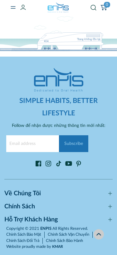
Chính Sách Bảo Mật (23, 235)
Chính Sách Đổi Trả (22, 241)
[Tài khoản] (23, 7)
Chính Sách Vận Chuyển (68, 235)
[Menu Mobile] (13, 7)
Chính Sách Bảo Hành (64, 241)
